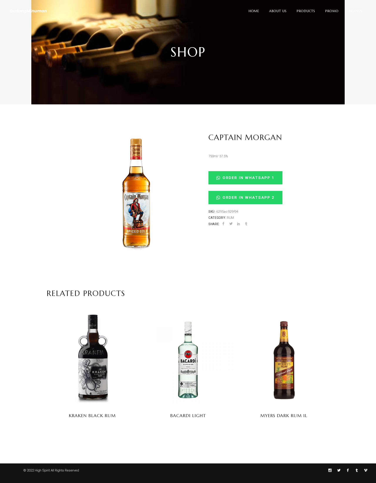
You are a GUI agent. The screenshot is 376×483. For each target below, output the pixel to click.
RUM (230, 218)
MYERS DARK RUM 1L (283, 415)
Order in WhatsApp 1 (247, 177)
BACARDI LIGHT (188, 415)
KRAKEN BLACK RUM (92, 415)
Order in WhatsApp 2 (247, 197)
